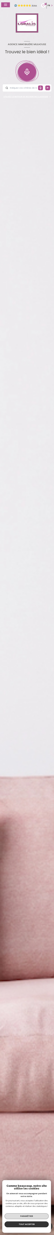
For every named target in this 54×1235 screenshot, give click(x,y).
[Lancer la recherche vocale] (27, 71)
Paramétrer (26, 1216)
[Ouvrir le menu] (5, 4)
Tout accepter (27, 1224)
